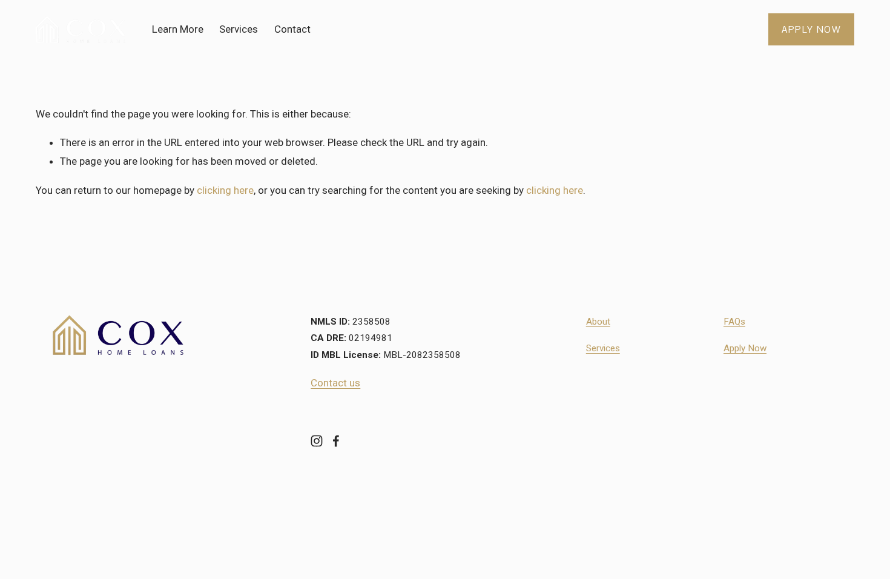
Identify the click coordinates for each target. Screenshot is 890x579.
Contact (292, 29)
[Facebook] (336, 441)
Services (238, 29)
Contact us (335, 383)
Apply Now (811, 29)
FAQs (734, 321)
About (598, 321)
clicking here (225, 190)
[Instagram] (317, 441)
